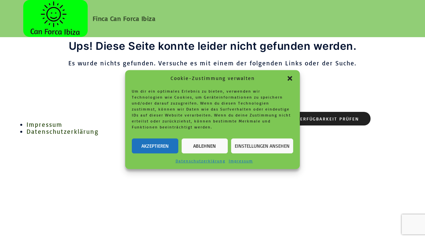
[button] (290, 78)
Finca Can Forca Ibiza (124, 18)
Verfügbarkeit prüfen (328, 118)
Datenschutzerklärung (200, 160)
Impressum (241, 160)
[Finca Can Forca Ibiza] (55, 18)
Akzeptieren (155, 146)
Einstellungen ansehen (262, 146)
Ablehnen (204, 146)
